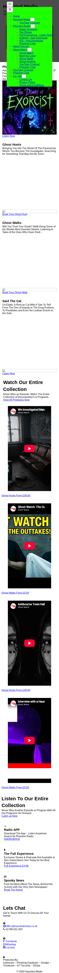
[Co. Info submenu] (24, 76)
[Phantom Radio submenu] (33, 26)
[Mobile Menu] (8, 90)
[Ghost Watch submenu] (29, 50)
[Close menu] (10, 9)
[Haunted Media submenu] (32, 19)
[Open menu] (10, 4)
